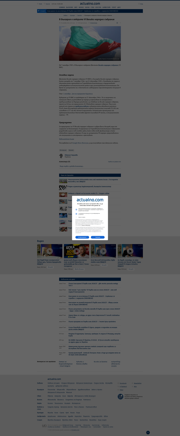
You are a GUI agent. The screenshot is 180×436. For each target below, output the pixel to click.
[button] (90, 217)
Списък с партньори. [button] (86, 225)
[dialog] (90, 218)
